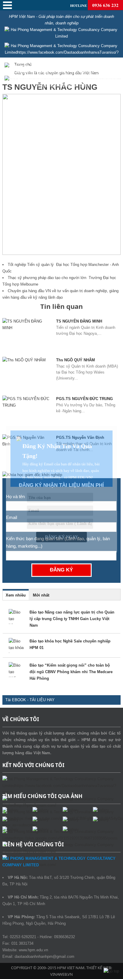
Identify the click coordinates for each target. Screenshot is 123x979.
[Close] (117, 426)
